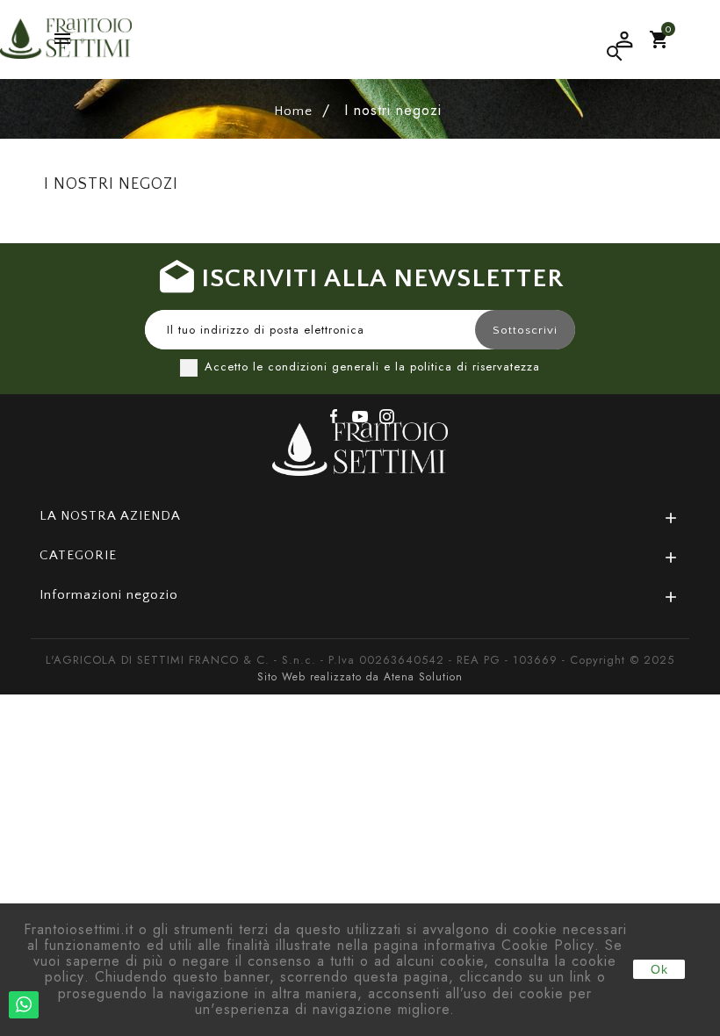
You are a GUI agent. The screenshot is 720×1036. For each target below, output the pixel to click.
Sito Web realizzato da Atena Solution (360, 677)
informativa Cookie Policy (509, 945)
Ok (659, 969)
